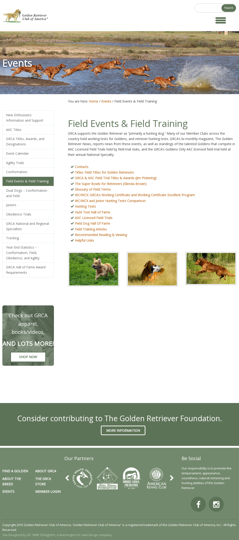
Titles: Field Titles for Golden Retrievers (104, 172)
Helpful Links (84, 240)
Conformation (16, 172)
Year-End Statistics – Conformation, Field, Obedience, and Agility (22, 252)
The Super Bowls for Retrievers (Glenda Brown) (111, 183)
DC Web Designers (41, 535)
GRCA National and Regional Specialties (27, 226)
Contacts (81, 166)
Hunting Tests (85, 206)
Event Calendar (17, 153)
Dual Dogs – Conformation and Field (26, 193)
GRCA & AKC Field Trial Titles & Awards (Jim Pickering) (116, 178)
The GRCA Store (43, 481)
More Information (123, 430)
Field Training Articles (91, 229)
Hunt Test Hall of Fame (92, 212)
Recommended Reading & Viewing (101, 234)
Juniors (11, 205)
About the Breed (11, 481)
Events (8, 491)
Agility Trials (15, 163)
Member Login (48, 491)
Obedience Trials (18, 214)
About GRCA (45, 471)
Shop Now (28, 357)
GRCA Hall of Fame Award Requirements (26, 270)
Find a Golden (15, 471)
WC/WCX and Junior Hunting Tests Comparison (110, 200)
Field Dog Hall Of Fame (92, 223)
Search (228, 8)
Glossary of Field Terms (93, 189)
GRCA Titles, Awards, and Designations (25, 141)
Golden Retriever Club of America (48, 16)
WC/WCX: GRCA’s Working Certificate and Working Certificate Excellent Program (135, 195)
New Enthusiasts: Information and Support (24, 118)
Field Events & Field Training (27, 181)
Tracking (12, 238)
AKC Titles (13, 129)
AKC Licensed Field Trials (93, 217)
